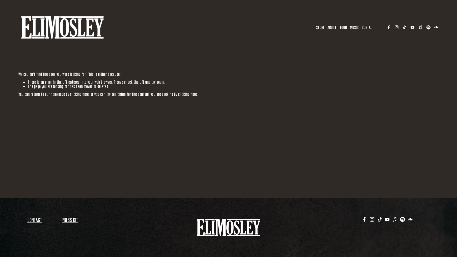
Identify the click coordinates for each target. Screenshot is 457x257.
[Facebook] (388, 27)
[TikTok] (404, 27)
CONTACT (368, 27)
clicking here (79, 94)
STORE (320, 27)
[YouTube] (412, 27)
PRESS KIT (70, 219)
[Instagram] (396, 27)
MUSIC (354, 27)
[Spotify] (428, 27)
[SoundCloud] (436, 27)
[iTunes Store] (420, 27)
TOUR (343, 27)
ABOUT (332, 27)
